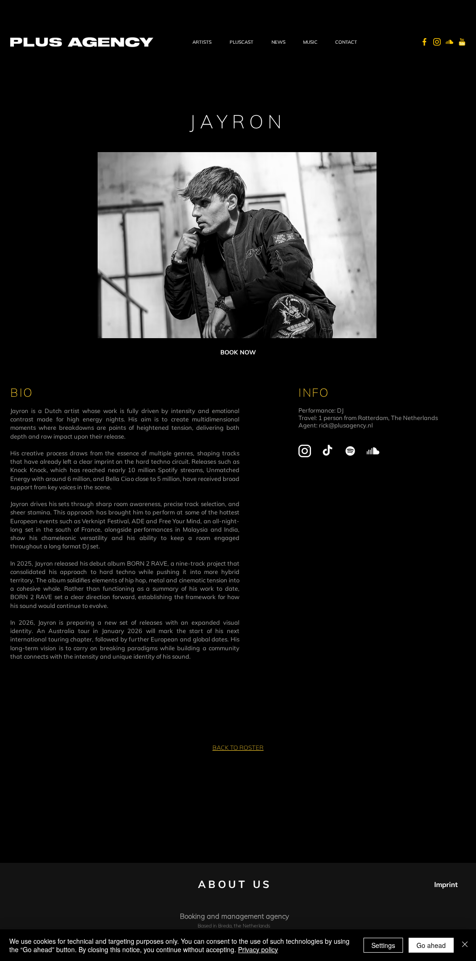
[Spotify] (350, 451)
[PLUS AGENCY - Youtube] (462, 42)
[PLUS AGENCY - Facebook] (424, 42)
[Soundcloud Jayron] (373, 451)
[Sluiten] (464, 945)
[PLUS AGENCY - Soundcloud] (449, 42)
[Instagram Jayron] (304, 451)
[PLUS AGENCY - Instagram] (437, 42)
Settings (383, 945)
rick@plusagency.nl (346, 425)
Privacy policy (258, 949)
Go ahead (431, 945)
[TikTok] (327, 451)
